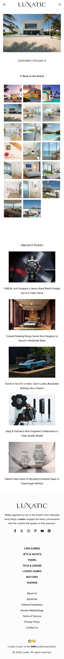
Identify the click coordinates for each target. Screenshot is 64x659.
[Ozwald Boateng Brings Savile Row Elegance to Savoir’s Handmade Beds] (32, 315)
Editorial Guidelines (32, 604)
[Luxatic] (32, 4)
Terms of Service (32, 616)
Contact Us (32, 627)
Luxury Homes (32, 571)
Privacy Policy (32, 621)
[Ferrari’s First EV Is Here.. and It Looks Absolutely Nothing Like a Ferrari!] (32, 363)
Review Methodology (32, 610)
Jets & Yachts (32, 554)
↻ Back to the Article (32, 76)
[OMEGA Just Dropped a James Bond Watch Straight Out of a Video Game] (32, 267)
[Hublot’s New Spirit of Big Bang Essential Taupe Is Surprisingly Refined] (32, 458)
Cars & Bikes (32, 548)
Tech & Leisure (32, 565)
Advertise (32, 599)
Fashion (32, 582)
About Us (32, 593)
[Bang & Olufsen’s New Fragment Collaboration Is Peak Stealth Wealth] (32, 410)
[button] (59, 4)
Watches (32, 577)
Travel (32, 560)
